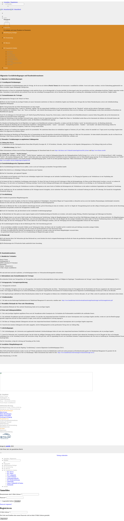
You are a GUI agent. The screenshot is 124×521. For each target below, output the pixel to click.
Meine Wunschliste (5, 415)
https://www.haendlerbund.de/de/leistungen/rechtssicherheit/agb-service (76, 352)
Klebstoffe (10, 64)
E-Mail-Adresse (5, 512)
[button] (11, 2)
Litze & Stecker (11, 56)
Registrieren (4, 518)
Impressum (3, 430)
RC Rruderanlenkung (12, 59)
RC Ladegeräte (11, 55)
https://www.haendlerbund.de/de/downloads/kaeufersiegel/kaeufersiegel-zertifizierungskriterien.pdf (87, 300)
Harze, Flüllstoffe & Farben (14, 63)
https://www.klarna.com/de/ (99, 150)
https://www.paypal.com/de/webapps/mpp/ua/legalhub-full (15, 160)
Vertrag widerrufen (62, 455)
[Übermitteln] (8, 6)
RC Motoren (7, 43)
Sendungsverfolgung (6, 417)
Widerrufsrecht (4, 423)
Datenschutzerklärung (6, 432)
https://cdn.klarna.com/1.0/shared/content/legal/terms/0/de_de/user (72, 150)
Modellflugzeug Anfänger (10, 32)
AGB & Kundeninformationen (9, 420)
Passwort (3, 497)
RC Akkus (9, 53)
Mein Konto (3, 412)
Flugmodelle (7, 463)
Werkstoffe (10, 61)
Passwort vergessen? (6, 504)
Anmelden (17, 501)
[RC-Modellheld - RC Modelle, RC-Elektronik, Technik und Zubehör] (10, 9)
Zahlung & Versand (5, 422)
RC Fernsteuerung (8, 37)
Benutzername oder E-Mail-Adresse (11, 494)
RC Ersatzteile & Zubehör (10, 48)
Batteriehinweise (5, 427)
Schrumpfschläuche (12, 58)
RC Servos (10, 51)
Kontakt (6, 68)
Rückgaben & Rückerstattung (8, 425)
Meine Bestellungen (5, 414)
